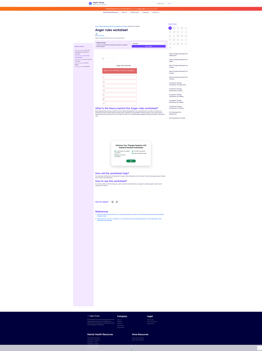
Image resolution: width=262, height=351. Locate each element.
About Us (124, 12)
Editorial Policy (120, 327)
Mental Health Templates (138, 338)
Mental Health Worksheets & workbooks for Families (113, 26)
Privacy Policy (150, 319)
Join (131, 161)
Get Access (148, 46)
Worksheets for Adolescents (93, 339)
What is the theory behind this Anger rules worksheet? (82, 52)
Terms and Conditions (152, 321)
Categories (145, 12)
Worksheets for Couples (93, 343)
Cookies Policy (150, 323)
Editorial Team (135, 12)
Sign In (169, 3)
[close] (131, 345)
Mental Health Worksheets (93, 338)
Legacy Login (160, 3)
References (87, 66)
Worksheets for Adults (92, 341)
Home (96, 26)
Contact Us (155, 12)
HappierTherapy (100, 35)
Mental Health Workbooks (138, 339)
